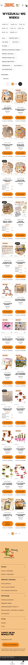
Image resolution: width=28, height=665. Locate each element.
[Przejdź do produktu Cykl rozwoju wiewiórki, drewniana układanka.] (7, 437)
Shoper (11, 657)
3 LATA (5, 24)
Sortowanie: (4, 74)
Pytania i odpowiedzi (7, 574)
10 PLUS (13, 32)
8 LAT (21, 28)
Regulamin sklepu (6, 603)
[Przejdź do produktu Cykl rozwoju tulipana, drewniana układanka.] (20, 437)
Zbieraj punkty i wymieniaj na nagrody (12, 610)
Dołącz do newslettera (10, 644)
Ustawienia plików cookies (9, 606)
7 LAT (13, 28)
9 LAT (5, 32)
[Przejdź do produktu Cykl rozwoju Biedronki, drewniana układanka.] (20, 397)
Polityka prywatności (7, 600)
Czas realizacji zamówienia (9, 590)
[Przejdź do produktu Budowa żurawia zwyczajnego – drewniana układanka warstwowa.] (7, 326)
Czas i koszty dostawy (8, 587)
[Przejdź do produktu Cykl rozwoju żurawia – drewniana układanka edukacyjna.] (7, 291)
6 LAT (5, 28)
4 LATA (14, 24)
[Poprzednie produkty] (9, 533)
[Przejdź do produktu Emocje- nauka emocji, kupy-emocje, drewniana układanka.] (7, 208)
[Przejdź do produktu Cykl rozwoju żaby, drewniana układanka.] (7, 471)
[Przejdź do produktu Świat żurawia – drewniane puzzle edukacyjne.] (20, 326)
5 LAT (22, 24)
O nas (3, 626)
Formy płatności (6, 583)
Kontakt (3, 623)
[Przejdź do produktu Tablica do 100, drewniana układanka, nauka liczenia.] (7, 397)
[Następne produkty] (19, 533)
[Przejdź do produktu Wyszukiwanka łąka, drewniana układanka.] (20, 361)
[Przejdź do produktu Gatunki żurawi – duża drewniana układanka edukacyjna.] (20, 289)
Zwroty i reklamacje (7, 571)
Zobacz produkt (7, 523)
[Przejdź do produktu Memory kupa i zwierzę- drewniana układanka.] (7, 167)
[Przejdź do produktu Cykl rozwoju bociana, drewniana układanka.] (20, 471)
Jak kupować (5, 613)
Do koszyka (7, 117)
